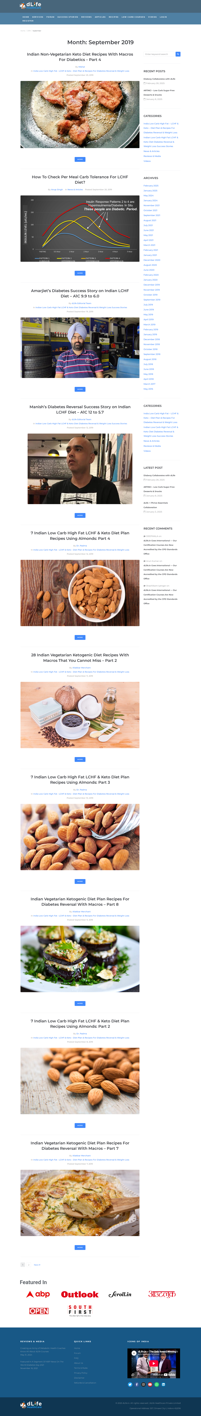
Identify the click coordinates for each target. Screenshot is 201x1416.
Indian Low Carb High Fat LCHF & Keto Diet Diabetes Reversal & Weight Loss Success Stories (81, 307)
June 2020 (149, 270)
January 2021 (150, 255)
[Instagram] (143, 1384)
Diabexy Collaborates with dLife (159, 79)
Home (23, 31)
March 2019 (149, 324)
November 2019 (152, 289)
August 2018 (150, 359)
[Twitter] (130, 1384)
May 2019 (148, 314)
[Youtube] (150, 1384)
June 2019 (149, 309)
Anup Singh (57, 189)
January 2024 (151, 200)
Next (36, 1265)
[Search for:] (159, 54)
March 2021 (149, 245)
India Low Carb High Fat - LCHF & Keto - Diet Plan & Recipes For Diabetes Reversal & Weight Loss (81, 71)
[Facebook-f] (136, 1384)
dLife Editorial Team (81, 303)
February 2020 (151, 275)
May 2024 (149, 195)
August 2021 (150, 220)
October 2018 (151, 349)
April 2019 (149, 319)
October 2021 (150, 210)
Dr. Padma (81, 545)
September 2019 (152, 299)
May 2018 (148, 374)
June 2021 (149, 230)
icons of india (138, 1341)
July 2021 (148, 225)
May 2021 (148, 235)
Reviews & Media (152, 156)
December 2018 (152, 339)
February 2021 (151, 250)
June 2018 (149, 369)
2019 (29, 31)
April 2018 (149, 379)
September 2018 (152, 354)
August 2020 (150, 265)
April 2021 (149, 240)
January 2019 (150, 334)
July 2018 (148, 364)
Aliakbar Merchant (81, 667)
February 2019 (151, 329)
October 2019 (150, 294)
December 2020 (152, 260)
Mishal (81, 67)
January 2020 (151, 279)
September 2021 (152, 215)
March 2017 (149, 384)
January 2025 (150, 190)
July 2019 (148, 304)
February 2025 (151, 185)
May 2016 (148, 389)
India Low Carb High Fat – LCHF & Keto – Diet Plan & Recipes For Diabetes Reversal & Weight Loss (161, 128)
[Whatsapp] (156, 1384)
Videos (147, 161)
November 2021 (152, 205)
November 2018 (152, 344)
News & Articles (75, 189)
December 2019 (152, 284)
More (80, 159)
